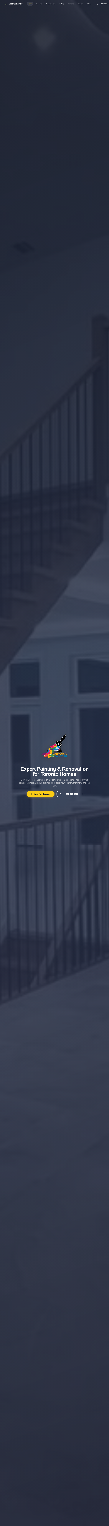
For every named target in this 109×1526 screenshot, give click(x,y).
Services (39, 4)
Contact (80, 4)
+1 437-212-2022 (70, 794)
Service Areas (51, 4)
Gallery (61, 4)
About (89, 4)
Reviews (71, 4)
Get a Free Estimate (42, 794)
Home (30, 4)
